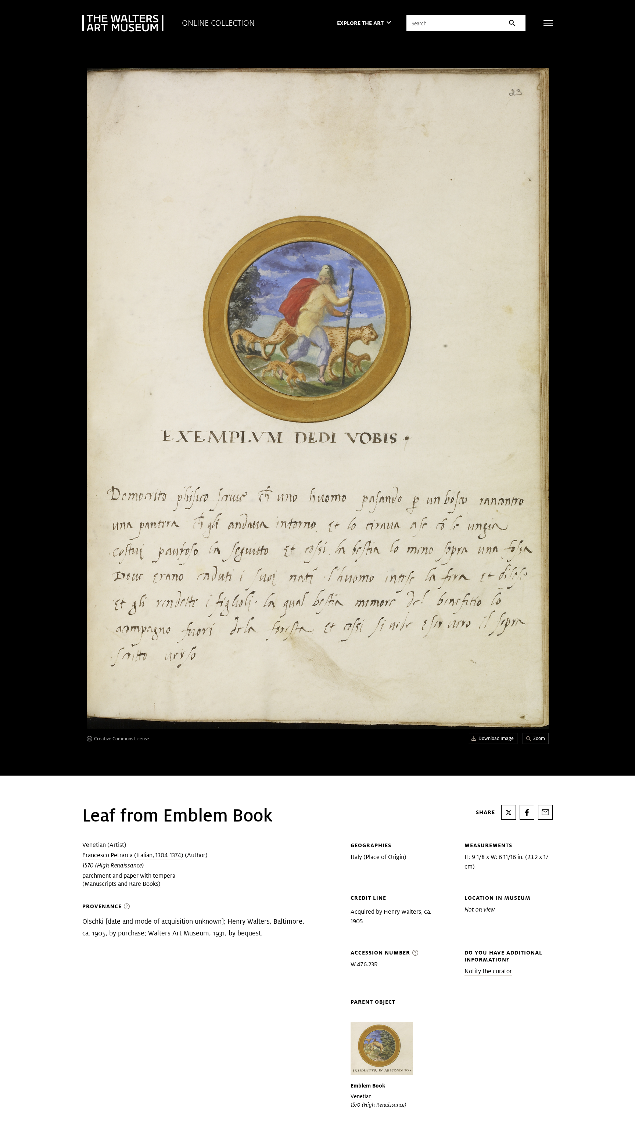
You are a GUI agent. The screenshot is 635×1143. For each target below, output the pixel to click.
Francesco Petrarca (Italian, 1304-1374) (132, 855)
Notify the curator (488, 971)
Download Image (496, 738)
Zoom (539, 738)
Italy (356, 857)
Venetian (94, 845)
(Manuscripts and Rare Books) (121, 884)
